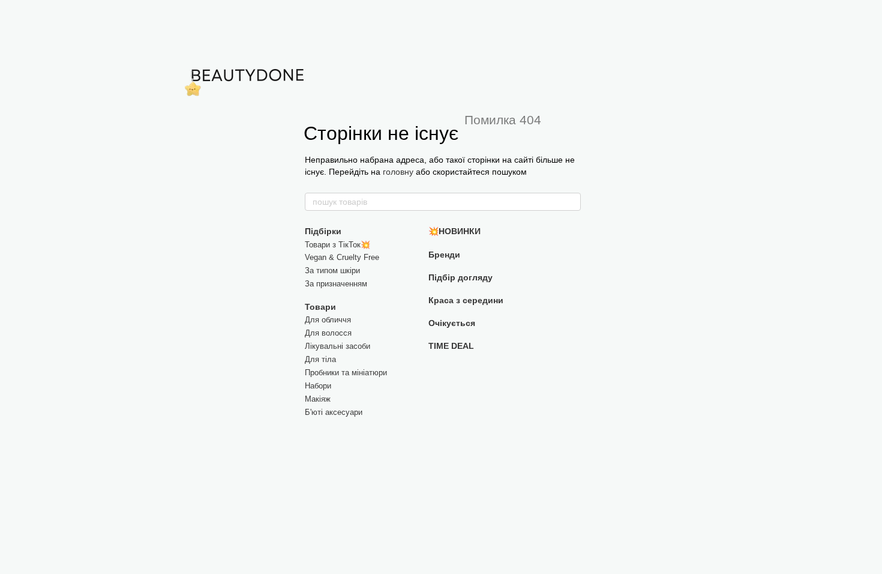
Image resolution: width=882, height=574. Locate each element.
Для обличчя (328, 319)
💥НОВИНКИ (454, 231)
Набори (318, 385)
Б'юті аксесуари (333, 412)
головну (398, 172)
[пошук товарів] (571, 202)
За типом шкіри (332, 270)
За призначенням (336, 283)
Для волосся (328, 332)
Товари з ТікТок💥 (337, 244)
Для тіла (320, 359)
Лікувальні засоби (337, 346)
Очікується (451, 323)
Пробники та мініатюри (346, 372)
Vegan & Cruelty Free (342, 257)
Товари (320, 307)
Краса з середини (465, 300)
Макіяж (318, 398)
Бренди (444, 254)
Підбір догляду (460, 277)
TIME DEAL (451, 346)
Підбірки (323, 231)
